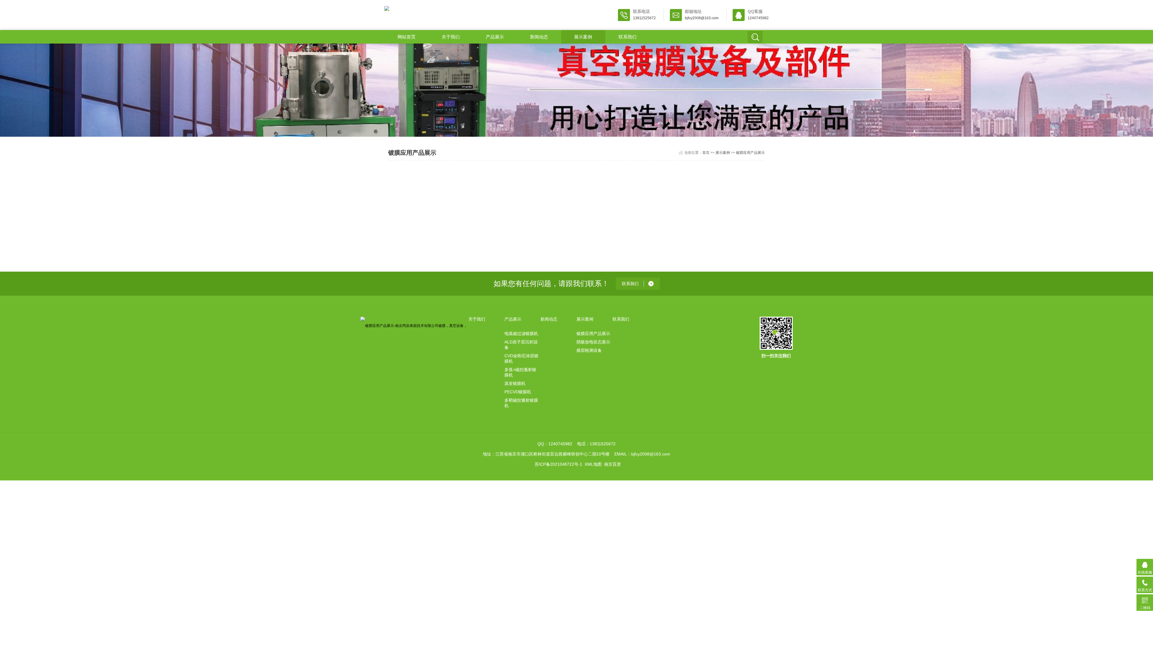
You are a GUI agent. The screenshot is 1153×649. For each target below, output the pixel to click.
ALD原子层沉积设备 (521, 345)
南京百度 (612, 464)
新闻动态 (539, 36)
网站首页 (407, 36)
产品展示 (495, 36)
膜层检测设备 (589, 350)
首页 (706, 153)
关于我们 (451, 36)
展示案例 (583, 36)
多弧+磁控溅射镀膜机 (520, 372)
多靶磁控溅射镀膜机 (521, 403)
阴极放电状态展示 (593, 342)
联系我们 (628, 36)
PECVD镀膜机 (517, 391)
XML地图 (593, 464)
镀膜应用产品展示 (750, 153)
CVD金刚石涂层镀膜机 (521, 358)
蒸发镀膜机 (514, 383)
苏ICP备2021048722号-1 (558, 464)
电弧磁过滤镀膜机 (521, 333)
